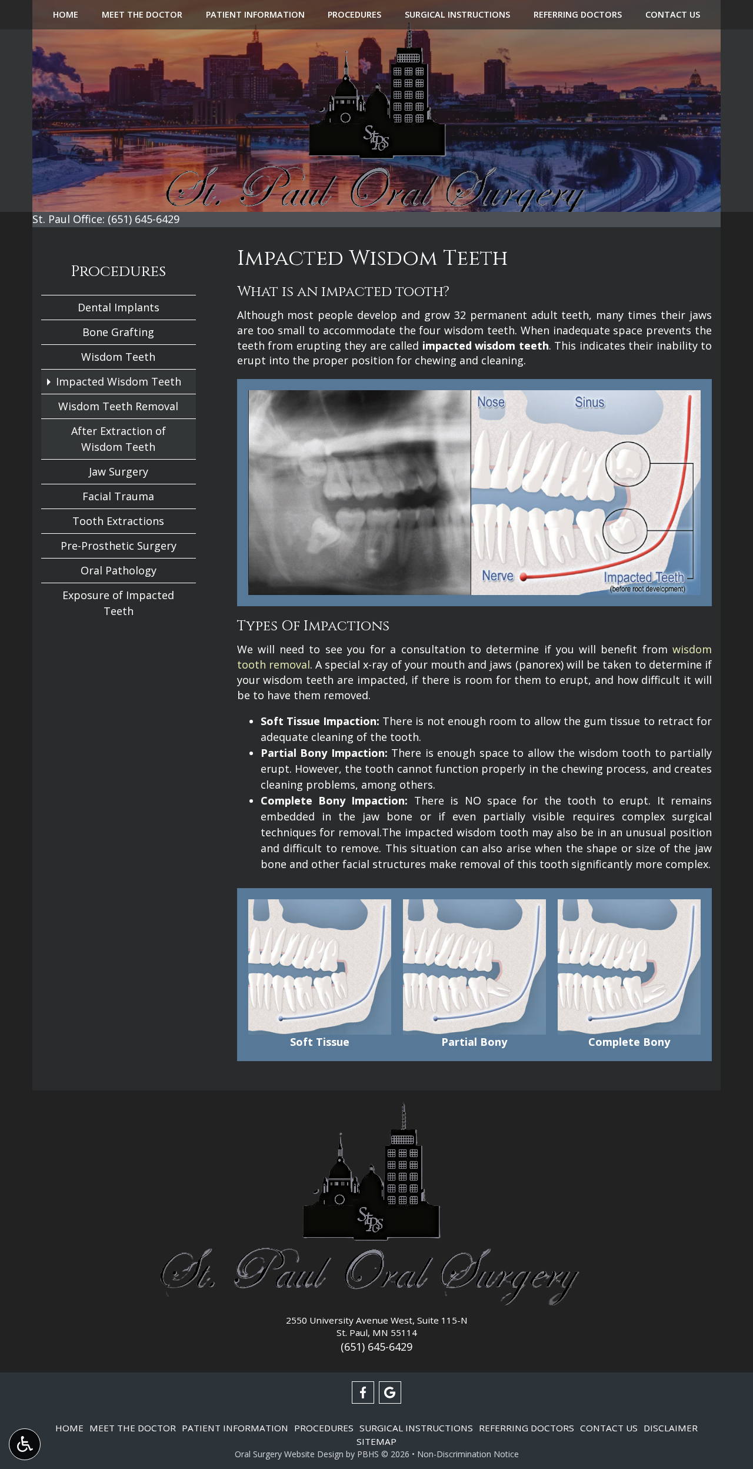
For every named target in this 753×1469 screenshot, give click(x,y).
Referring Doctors (578, 14)
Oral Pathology (118, 570)
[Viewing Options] (25, 1444)
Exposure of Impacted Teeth (118, 603)
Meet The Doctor (142, 14)
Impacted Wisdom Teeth (118, 381)
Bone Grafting (118, 332)
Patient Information (255, 14)
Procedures (354, 14)
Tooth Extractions (118, 521)
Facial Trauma (118, 496)
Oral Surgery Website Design (289, 1454)
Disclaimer (671, 1428)
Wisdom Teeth (118, 357)
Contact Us (672, 14)
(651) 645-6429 (376, 1347)
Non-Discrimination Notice (468, 1454)
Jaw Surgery (118, 471)
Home (65, 14)
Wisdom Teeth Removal (118, 406)
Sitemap (376, 1441)
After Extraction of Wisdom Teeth (118, 439)
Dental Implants (118, 307)
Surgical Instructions (457, 14)
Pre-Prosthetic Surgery (118, 546)
